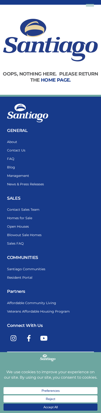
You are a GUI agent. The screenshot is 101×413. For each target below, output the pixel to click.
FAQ (10, 159)
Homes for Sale (19, 218)
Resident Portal (19, 277)
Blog (11, 167)
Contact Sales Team (23, 209)
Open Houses (18, 226)
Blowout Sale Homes (24, 235)
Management (18, 176)
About (12, 142)
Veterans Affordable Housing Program (38, 311)
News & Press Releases (25, 184)
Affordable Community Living (31, 303)
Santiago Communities (26, 269)
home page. (56, 80)
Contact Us (16, 150)
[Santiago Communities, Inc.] (27, 121)
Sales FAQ (15, 243)
